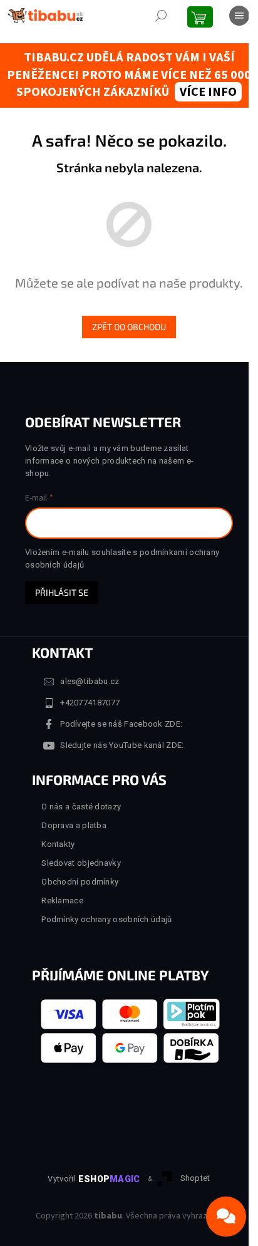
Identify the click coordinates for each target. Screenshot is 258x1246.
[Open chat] (226, 1217)
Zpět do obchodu (129, 326)
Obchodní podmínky (79, 881)
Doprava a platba (73, 825)
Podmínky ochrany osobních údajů (106, 919)
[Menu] (239, 15)
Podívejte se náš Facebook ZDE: (121, 724)
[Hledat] (160, 15)
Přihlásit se (61, 592)
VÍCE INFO (208, 92)
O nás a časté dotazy (81, 806)
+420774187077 (90, 702)
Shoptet (195, 1178)
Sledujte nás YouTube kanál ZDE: (121, 745)
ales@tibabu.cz (89, 681)
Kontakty (58, 844)
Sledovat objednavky (81, 863)
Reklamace (62, 900)
